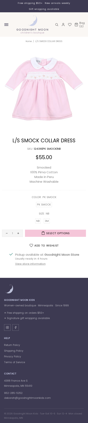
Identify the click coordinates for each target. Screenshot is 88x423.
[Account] (63, 24)
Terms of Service (14, 362)
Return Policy (12, 345)
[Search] (57, 24)
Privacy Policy (12, 356)
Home (29, 41)
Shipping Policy (13, 350)
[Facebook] (15, 327)
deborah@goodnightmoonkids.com (27, 398)
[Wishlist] (70, 24)
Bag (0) (82, 24)
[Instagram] (7, 327)
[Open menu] (6, 25)
